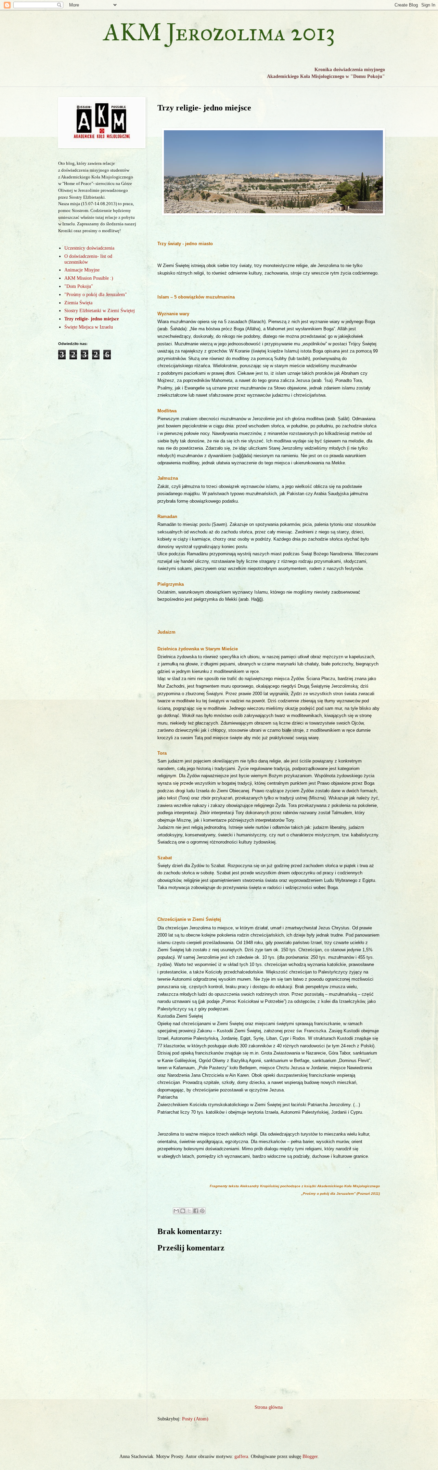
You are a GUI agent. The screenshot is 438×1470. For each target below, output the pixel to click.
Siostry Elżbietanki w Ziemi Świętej (99, 310)
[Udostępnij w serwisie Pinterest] (202, 1210)
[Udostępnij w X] (189, 1210)
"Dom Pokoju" (78, 286)
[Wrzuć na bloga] (182, 1210)
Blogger (310, 1456)
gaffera (241, 1456)
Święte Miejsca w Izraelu (88, 327)
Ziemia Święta (78, 302)
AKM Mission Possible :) (88, 278)
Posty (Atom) (195, 1418)
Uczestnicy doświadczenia (89, 248)
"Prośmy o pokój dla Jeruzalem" (95, 294)
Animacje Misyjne (82, 270)
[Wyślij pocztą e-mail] (176, 1210)
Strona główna (269, 1407)
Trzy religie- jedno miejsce (91, 318)
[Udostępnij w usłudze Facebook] (195, 1210)
